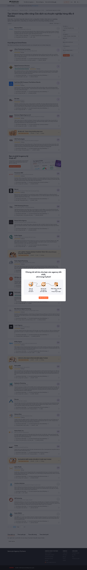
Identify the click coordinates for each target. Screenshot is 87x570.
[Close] (64, 270)
